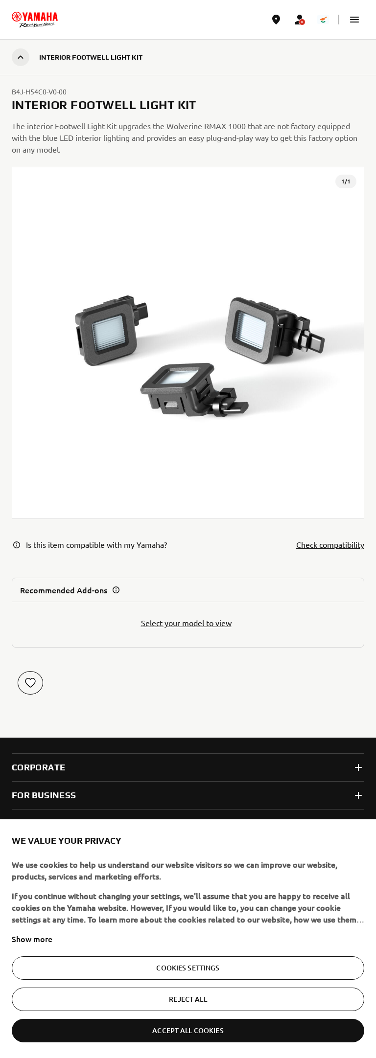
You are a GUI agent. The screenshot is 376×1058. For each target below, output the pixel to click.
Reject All (188, 999)
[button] (354, 19)
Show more (32, 938)
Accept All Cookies (188, 1030)
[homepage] (35, 19)
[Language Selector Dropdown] (323, 19)
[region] (188, 938)
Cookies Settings (187, 967)
